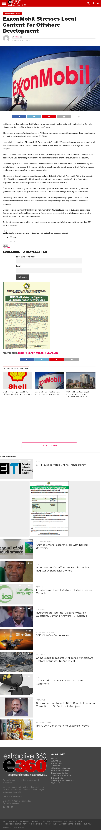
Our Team (55, 783)
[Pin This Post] (49, 116)
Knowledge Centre (59, 773)
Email (18, 266)
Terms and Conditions (61, 775)
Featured (35, 353)
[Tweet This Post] (34, 116)
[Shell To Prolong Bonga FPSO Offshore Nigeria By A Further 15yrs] (17, 388)
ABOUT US (56, 761)
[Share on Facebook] (19, 116)
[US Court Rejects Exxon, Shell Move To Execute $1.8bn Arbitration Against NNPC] (80, 388)
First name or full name (25, 257)
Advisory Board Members (62, 780)
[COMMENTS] (79, 116)
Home (54, 758)
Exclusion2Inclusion (60, 770)
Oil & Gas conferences (61, 768)
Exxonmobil (24, 353)
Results (6, 247)
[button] (17, 381)
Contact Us (56, 763)
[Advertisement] (49, 420)
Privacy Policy (57, 778)
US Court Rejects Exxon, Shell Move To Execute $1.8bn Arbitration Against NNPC (78, 394)
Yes (14, 237)
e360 (17, 37)
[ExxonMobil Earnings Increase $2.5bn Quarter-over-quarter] (49, 388)
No (14, 241)
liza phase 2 (52, 353)
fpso (43, 353)
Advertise (55, 766)
